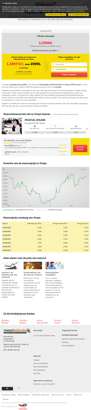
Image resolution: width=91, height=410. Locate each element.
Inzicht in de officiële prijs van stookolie (9, 274)
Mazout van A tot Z (57, 395)
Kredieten (65, 342)
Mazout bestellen (23, 395)
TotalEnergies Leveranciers (40, 395)
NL (7, 388)
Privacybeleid (80, 11)
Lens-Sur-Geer (42, 323)
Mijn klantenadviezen (41, 367)
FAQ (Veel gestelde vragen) (45, 336)
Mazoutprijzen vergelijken (52, 273)
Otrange (57, 323)
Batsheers (5, 320)
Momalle (57, 320)
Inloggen (37, 360)
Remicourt (76, 323)
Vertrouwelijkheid (68, 346)
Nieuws (68, 395)
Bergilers (5, 323)
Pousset (75, 320)
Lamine (39, 320)
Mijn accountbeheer (41, 363)
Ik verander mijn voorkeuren (55, 14)
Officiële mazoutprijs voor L (45, 50)
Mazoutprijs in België (9, 395)
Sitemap (5, 399)
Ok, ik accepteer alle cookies (78, 14)
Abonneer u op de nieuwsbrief (44, 384)
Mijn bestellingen (39, 370)
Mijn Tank (37, 373)
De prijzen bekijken (80, 148)
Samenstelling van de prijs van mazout (33, 273)
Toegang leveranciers (69, 330)
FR (19, 388)
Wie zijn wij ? (78, 395)
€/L (15, 64)
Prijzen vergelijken (69, 75)
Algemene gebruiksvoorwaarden (73, 339)
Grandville (23, 320)
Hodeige (22, 323)
